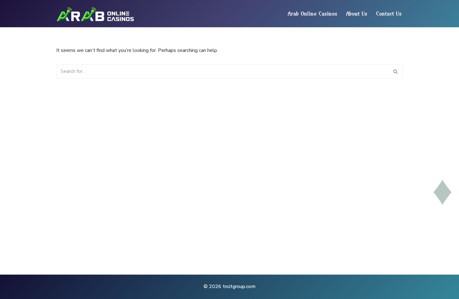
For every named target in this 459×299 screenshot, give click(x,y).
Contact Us (389, 13)
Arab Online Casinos (312, 13)
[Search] (396, 71)
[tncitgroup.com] (96, 14)
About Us (356, 13)
